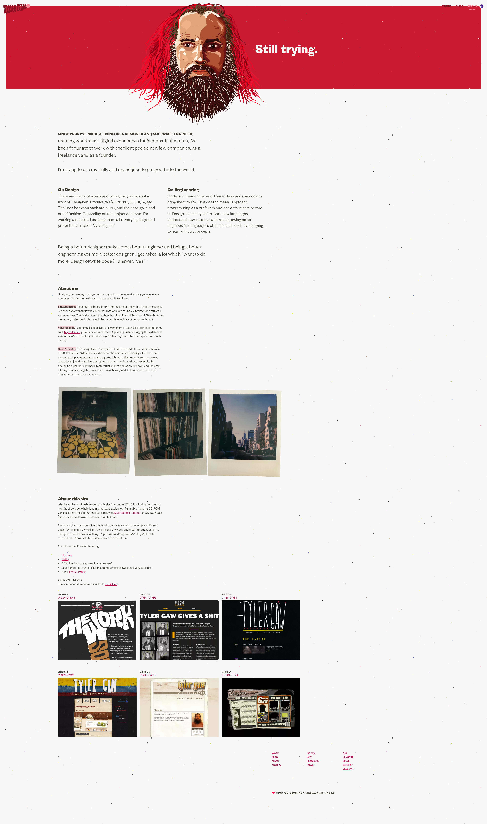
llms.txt (348, 757)
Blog (459, 6)
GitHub (347, 765)
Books (311, 753)
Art (309, 757)
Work (446, 6)
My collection (72, 332)
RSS (345, 753)
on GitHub (111, 584)
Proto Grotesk (77, 571)
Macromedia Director (127, 512)
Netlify (65, 559)
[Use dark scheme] (481, 6)
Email (346, 761)
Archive (276, 765)
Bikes (310, 765)
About (472, 6)
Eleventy (67, 555)
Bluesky (348, 769)
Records (312, 761)
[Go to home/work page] (16, 9)
